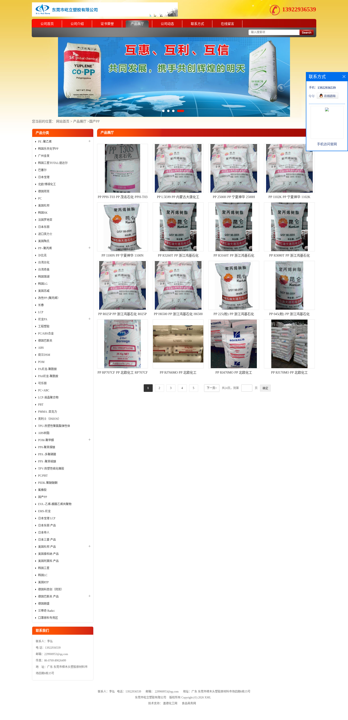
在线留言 (227, 24)
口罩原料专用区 (48, 618)
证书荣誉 (107, 24)
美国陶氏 (43, 241)
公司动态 (167, 24)
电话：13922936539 (129, 691)
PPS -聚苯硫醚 (47, 461)
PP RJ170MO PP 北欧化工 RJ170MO (289, 373)
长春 (41, 305)
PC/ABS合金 (46, 333)
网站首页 (62, 121)
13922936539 (299, 9)
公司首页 (47, 24)
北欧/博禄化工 (47, 184)
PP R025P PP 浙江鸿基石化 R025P (122, 314)
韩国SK (43, 212)
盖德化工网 (170, 703)
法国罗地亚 (45, 220)
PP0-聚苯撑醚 (46, 447)
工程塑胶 (43, 326)
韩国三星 (43, 568)
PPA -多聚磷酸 (47, 454)
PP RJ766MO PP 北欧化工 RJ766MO (178, 373)
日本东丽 (43, 227)
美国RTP (43, 582)
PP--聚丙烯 (45, 248)
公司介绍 (77, 24)
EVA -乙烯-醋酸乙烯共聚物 (54, 504)
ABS (41, 347)
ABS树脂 (43, 433)
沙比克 (42, 255)
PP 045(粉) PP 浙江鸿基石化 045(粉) (289, 314)
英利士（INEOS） (49, 419)
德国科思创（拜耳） (51, 589)
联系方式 (197, 24)
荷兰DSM (44, 355)
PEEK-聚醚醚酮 (48, 483)
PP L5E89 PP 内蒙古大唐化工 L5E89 (178, 197)
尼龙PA (42, 319)
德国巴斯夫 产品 (48, 596)
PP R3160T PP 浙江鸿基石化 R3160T (234, 256)
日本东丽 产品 (47, 525)
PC (40, 198)
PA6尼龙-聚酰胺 (48, 376)
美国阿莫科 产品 (48, 561)
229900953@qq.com (166, 691)
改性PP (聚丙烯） (49, 298)
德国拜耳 (43, 191)
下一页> (212, 388)
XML (208, 697)
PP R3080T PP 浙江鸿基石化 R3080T (289, 256)
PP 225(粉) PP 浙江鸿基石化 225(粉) (234, 314)
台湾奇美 (43, 269)
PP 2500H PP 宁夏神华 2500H (234, 197)
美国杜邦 (43, 205)
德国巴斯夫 (45, 340)
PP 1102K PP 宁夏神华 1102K (289, 197)
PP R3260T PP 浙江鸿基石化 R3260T (178, 256)
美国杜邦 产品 (47, 546)
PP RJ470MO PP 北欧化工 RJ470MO (233, 373)
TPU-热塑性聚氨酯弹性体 (54, 426)
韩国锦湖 (43, 276)
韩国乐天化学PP (48, 148)
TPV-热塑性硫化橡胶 (51, 468)
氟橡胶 (42, 490)
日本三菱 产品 (47, 539)
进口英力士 (45, 234)
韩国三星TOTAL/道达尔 (53, 163)
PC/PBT (43, 475)
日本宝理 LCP (46, 518)
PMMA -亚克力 (47, 411)
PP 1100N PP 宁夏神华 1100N (122, 255)
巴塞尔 (42, 170)
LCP (40, 312)
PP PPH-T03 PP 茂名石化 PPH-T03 (122, 197)
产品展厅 (137, 24)
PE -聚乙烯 (45, 141)
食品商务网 (189, 703)
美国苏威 (43, 291)
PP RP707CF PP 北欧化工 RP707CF (123, 372)
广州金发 (43, 156)
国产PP (94, 121)
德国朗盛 (43, 603)
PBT (40, 404)
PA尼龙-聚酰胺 (47, 369)
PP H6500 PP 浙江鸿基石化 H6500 (178, 314)
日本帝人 (43, 532)
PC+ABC (43, 390)
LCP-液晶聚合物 (48, 397)
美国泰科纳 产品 (48, 554)
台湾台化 (43, 262)
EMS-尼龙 (44, 511)
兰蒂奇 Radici (46, 610)
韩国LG (43, 283)
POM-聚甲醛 (46, 440)
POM (41, 362)
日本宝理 (43, 177)
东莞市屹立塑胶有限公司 (150, 697)
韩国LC (42, 575)
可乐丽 (42, 383)
